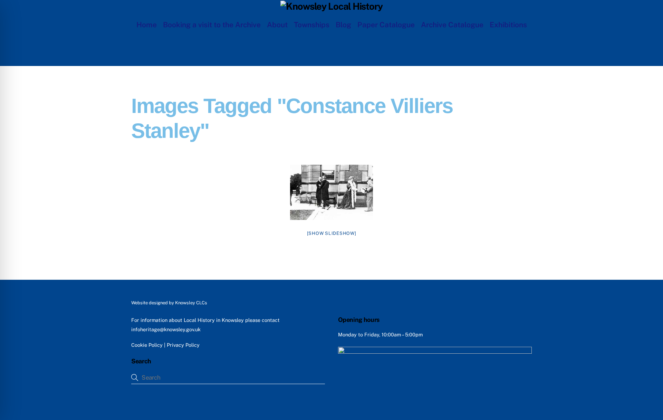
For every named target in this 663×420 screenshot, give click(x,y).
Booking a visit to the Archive (212, 24)
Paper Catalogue (386, 24)
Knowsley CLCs (191, 302)
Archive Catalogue (452, 24)
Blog (343, 24)
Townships (311, 24)
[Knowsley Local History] (331, 6)
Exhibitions (508, 24)
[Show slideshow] (331, 233)
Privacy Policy (183, 345)
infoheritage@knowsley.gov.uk (166, 329)
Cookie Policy (147, 345)
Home (146, 24)
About (277, 24)
